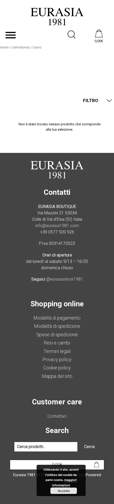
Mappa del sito (57, 376)
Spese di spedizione (57, 334)
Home (4, 47)
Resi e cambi (57, 343)
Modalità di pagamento (57, 318)
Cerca (89, 446)
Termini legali (57, 351)
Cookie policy (57, 367)
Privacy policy (57, 359)
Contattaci (57, 416)
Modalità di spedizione (57, 326)
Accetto (64, 490)
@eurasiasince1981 (64, 279)
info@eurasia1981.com (57, 225)
